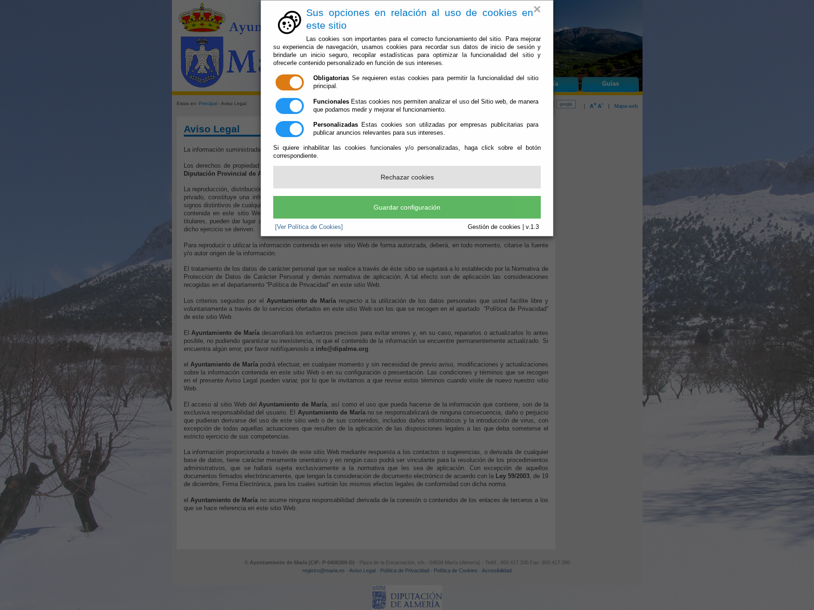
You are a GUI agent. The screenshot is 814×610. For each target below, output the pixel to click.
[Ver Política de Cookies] (309, 226)
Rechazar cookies (407, 177)
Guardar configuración (407, 207)
